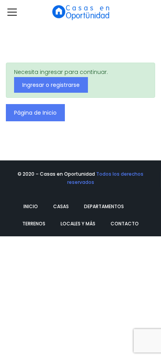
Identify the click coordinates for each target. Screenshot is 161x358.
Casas (61, 206)
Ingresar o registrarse (51, 85)
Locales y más (78, 223)
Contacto (125, 223)
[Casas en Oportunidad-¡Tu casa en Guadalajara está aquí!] (80, 12)
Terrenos (33, 223)
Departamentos (104, 206)
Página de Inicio (35, 113)
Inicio (30, 206)
